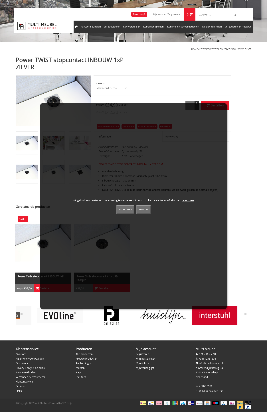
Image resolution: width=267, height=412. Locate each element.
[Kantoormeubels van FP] (93, 315)
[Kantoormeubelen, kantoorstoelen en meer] (36, 26)
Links (19, 391)
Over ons (21, 354)
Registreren (142, 354)
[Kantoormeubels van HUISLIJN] (145, 315)
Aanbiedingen (84, 363)
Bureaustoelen (112, 26)
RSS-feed (81, 377)
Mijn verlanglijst (145, 368)
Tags (79, 372)
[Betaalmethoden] (143, 403)
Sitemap (20, 386)
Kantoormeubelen (91, 26)
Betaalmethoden (26, 372)
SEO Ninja (67, 403)
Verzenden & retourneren (31, 377)
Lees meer (188, 200)
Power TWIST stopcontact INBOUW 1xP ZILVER (225, 49)
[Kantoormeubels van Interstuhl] (196, 315)
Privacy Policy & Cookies (30, 368)
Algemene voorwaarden (30, 358)
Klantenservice (24, 381)
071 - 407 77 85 (208, 354)
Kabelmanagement (153, 26)
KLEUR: (100, 83)
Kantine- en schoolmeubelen (183, 26)
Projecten (138, 14)
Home (194, 49)
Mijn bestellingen (145, 358)
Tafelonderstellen (212, 26)
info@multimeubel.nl (211, 363)
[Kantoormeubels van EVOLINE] (42, 315)
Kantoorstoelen (131, 26)
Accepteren (125, 209)
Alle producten (84, 354)
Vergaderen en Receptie (238, 26)
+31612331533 (207, 358)
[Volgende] (245, 314)
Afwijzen (143, 209)
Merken (80, 368)
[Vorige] (22, 314)
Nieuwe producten (86, 358)
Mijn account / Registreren (166, 14)
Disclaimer (22, 363)
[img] (235, 15)
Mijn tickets (142, 363)
